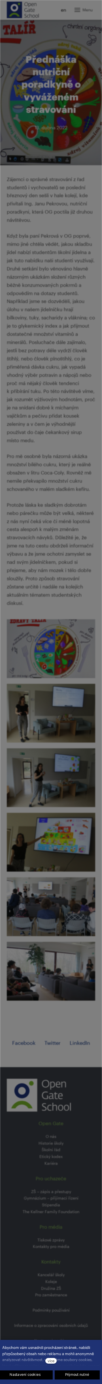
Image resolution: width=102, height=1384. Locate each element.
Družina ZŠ (51, 1288)
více (51, 1361)
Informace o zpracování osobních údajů (51, 1325)
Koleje (51, 1281)
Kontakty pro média (51, 1246)
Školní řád (51, 1149)
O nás (51, 1136)
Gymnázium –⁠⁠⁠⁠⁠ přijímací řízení (51, 1198)
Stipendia (51, 1204)
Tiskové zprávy (51, 1239)
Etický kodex (51, 1156)
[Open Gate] (23, 10)
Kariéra (51, 1163)
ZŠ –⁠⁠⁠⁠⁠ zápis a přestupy (51, 1191)
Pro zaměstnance (51, 1294)
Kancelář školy (51, 1274)
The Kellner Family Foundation (51, 1211)
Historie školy (51, 1143)
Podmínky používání (51, 1310)
